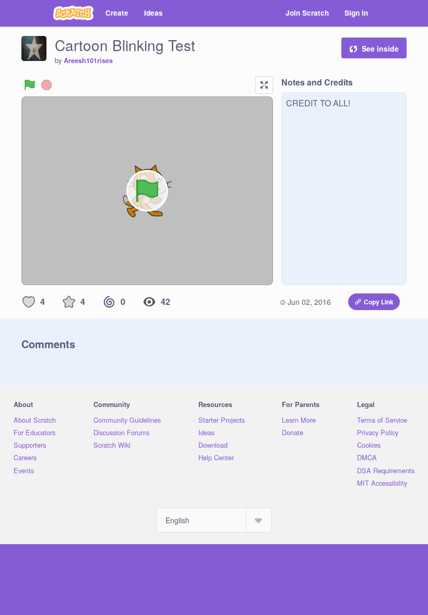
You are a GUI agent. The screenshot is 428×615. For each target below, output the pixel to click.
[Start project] (29, 85)
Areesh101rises (88, 60)
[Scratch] (73, 13)
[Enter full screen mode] (264, 85)
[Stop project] (46, 85)
